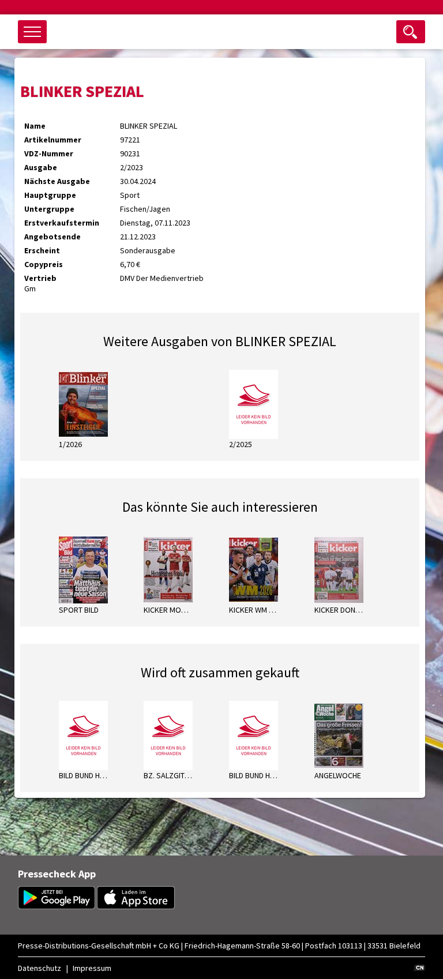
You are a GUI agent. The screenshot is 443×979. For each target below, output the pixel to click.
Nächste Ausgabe (57, 181)
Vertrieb (40, 278)
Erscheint (42, 250)
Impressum (92, 968)
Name (35, 126)
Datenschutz (39, 968)
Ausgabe (40, 167)
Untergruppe (49, 209)
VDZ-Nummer (48, 153)
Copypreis (43, 264)
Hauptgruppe (50, 195)
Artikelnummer (52, 139)
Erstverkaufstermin (61, 222)
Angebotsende (52, 236)
